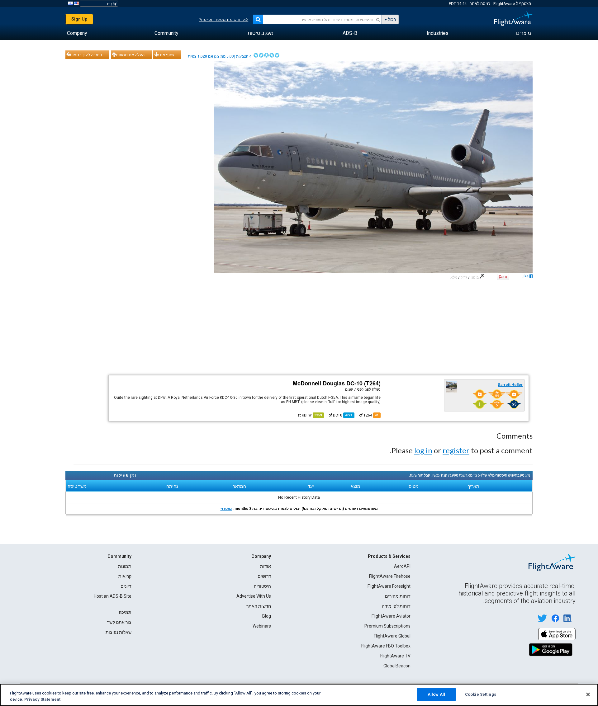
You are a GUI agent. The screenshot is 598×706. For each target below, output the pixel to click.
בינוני (475, 277)
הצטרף (226, 508)
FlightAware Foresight (389, 586)
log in (423, 450)
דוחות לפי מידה (396, 606)
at (309, 415)
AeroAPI (402, 566)
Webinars (262, 626)
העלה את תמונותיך (129, 54)
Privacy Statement (42, 699)
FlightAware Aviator (391, 616)
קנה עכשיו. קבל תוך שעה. (428, 475)
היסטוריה (262, 586)
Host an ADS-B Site (112, 596)
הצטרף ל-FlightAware (512, 3)
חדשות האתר (258, 606)
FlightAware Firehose (390, 576)
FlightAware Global (392, 635)
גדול (464, 277)
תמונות (124, 566)
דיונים (126, 586)
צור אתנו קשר (119, 622)
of (341, 415)
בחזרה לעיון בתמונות (84, 54)
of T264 (369, 415)
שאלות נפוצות (118, 632)
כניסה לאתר (480, 3)
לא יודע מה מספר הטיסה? (223, 19)
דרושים (264, 576)
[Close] (588, 694)
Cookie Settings (480, 694)
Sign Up (79, 18)
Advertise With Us (253, 596)
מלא (453, 277)
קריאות (124, 576)
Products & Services (389, 556)
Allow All (436, 694)
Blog (266, 616)
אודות (265, 566)
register (456, 450)
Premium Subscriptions (387, 626)
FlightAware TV (395, 655)
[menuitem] (524, 33)
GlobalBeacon (397, 665)
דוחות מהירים (398, 596)
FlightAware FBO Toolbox (386, 645)
